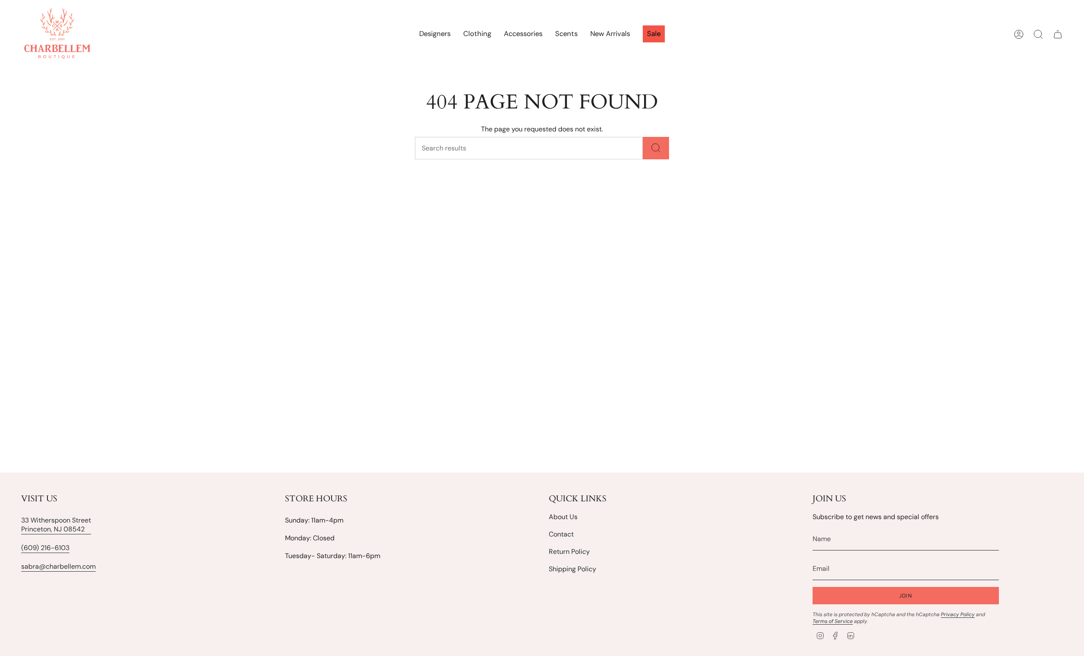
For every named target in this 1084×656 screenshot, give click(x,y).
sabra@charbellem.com (58, 566)
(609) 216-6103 (45, 547)
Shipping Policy (572, 568)
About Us (563, 516)
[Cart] (1057, 34)
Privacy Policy (958, 614)
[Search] (656, 148)
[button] (477, 34)
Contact (561, 534)
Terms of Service (833, 621)
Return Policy (569, 551)
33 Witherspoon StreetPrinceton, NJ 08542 (56, 525)
